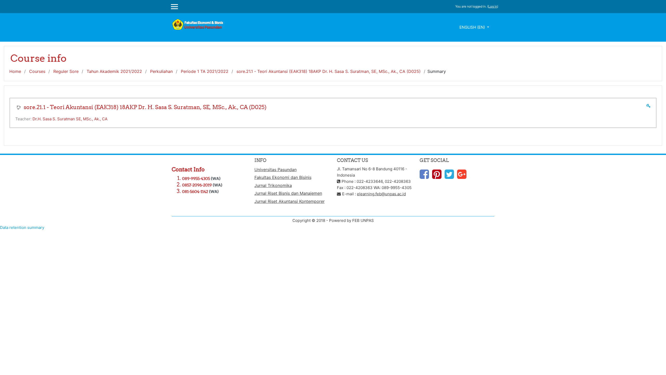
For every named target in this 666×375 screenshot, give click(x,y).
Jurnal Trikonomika (273, 185)
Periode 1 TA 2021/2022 (204, 71)
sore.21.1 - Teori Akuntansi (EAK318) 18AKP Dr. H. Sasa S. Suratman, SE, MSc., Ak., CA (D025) (328, 71)
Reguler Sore (66, 71)
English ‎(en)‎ (472, 27)
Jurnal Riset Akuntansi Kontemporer (289, 201)
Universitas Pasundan (275, 169)
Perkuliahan (161, 71)
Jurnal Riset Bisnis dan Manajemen (288, 193)
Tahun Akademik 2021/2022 (114, 71)
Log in (492, 6)
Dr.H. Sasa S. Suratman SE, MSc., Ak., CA (70, 118)
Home (15, 71)
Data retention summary (22, 227)
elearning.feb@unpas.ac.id (381, 193)
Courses (37, 71)
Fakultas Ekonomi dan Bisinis (282, 177)
